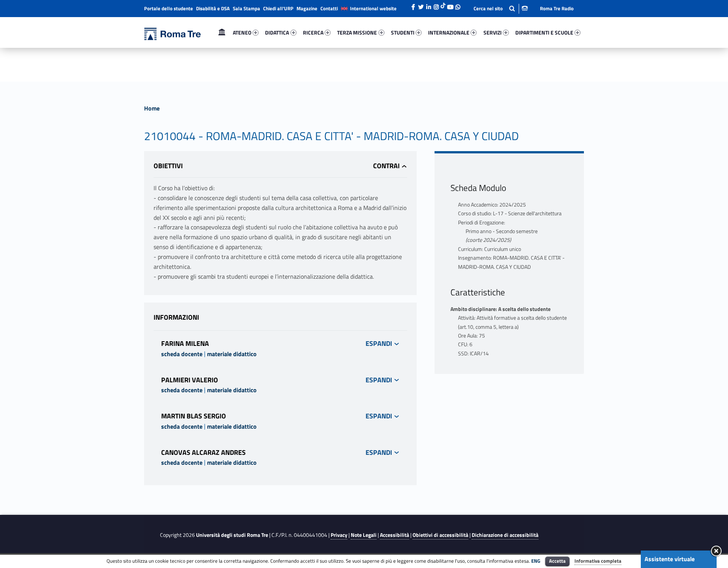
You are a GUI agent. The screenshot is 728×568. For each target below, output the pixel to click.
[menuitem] (221, 33)
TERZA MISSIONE (357, 32)
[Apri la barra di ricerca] (500, 8)
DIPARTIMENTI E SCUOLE (544, 32)
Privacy (339, 535)
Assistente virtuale (670, 558)
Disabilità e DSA (213, 8)
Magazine (307, 8)
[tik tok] (443, 5)
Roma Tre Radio (557, 8)
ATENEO (242, 32)
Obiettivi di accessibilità (440, 535)
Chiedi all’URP (278, 8)
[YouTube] (450, 5)
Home (221, 32)
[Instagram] (436, 5)
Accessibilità (394, 535)
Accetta (557, 561)
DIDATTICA (277, 32)
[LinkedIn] (428, 5)
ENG (535, 561)
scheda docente (181, 353)
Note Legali (364, 535)
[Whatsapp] (457, 5)
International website (373, 8)
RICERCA (313, 32)
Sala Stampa (246, 8)
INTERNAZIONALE (448, 32)
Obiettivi (168, 166)
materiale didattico (232, 353)
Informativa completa (597, 561)
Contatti (329, 8)
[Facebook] (413, 5)
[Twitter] (420, 5)
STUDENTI (402, 32)
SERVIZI (492, 32)
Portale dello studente (168, 8)
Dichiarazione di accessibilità (505, 535)
